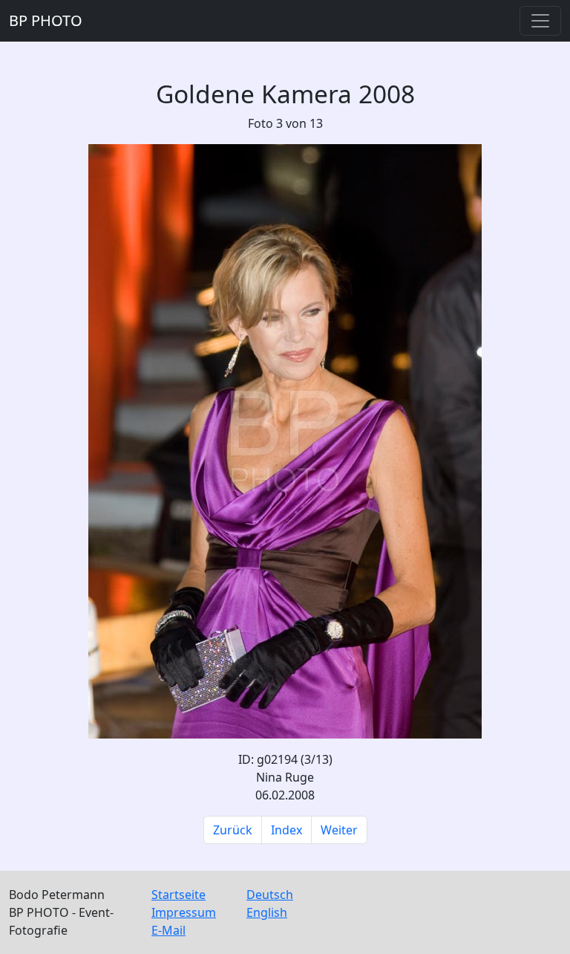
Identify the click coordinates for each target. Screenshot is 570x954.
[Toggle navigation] (540, 21)
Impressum (183, 912)
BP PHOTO (45, 20)
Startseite (178, 894)
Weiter (339, 830)
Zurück (232, 830)
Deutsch (269, 894)
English (266, 912)
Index (286, 830)
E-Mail (168, 930)
